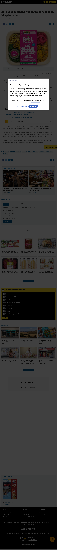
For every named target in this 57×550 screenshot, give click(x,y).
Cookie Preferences (21, 106)
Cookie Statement (35, 102)
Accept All (33, 106)
